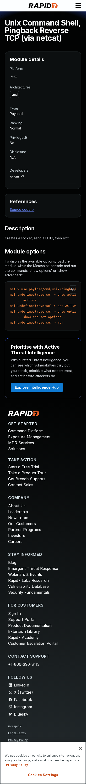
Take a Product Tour (27, 472)
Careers (15, 541)
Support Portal (21, 619)
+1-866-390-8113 (23, 664)
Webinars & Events (25, 574)
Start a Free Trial (23, 466)
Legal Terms (17, 733)
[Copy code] (73, 289)
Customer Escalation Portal (33, 643)
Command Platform (25, 430)
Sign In (14, 613)
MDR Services (21, 442)
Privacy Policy (18, 740)
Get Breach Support (26, 478)
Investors (16, 535)
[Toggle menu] (78, 5)
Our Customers (22, 523)
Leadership (18, 511)
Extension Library (24, 631)
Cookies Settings (43, 775)
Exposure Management (29, 436)
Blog (12, 562)
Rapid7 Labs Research (28, 580)
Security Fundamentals (29, 592)
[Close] (80, 748)
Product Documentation (30, 625)
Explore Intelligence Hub (37, 387)
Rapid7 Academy (23, 637)
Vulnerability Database (28, 586)
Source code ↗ (22, 209)
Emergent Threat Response (33, 568)
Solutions (16, 448)
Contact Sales (20, 484)
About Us (17, 505)
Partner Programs (24, 529)
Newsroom (18, 517)
